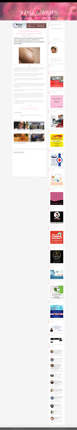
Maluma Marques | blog (21, 428)
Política (48, 1)
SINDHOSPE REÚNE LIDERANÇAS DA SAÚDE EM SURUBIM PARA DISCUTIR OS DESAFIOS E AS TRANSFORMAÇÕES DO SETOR (58, 382)
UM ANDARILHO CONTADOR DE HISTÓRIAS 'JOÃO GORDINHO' (58, 418)
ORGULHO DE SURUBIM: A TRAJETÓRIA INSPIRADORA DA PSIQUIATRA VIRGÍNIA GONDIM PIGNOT (21, 143)
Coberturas (36, 1)
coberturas (57, 338)
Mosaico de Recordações (58, 374)
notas (52, 339)
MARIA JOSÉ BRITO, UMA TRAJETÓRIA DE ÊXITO (57, 405)
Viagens (44, 1)
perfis (60, 338)
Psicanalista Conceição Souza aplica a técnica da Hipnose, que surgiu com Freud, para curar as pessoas (58, 390)
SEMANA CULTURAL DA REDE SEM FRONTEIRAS (36, 142)
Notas (31, 1)
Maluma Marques (26, 35)
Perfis (41, 1)
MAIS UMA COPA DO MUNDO (58, 358)
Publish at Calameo (57, 38)
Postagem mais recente (16, 177)
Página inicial (30, 177)
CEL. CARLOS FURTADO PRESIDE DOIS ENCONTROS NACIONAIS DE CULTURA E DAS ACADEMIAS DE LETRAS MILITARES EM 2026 (37, 131)
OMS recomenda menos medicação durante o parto (29, 32)
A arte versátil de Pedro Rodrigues (57, 411)
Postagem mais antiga (43, 177)
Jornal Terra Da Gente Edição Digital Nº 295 (56, 28)
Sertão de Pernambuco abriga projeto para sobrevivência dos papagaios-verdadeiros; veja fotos (58, 397)
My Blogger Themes (62, 428)
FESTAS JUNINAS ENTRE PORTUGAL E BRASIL (20, 130)
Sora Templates (55, 428)
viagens (61, 340)
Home (28, 1)
